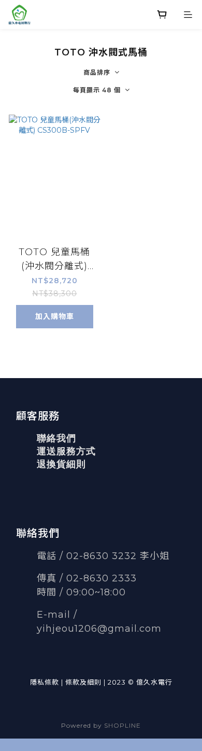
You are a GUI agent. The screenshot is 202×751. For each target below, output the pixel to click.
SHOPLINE (122, 725)
